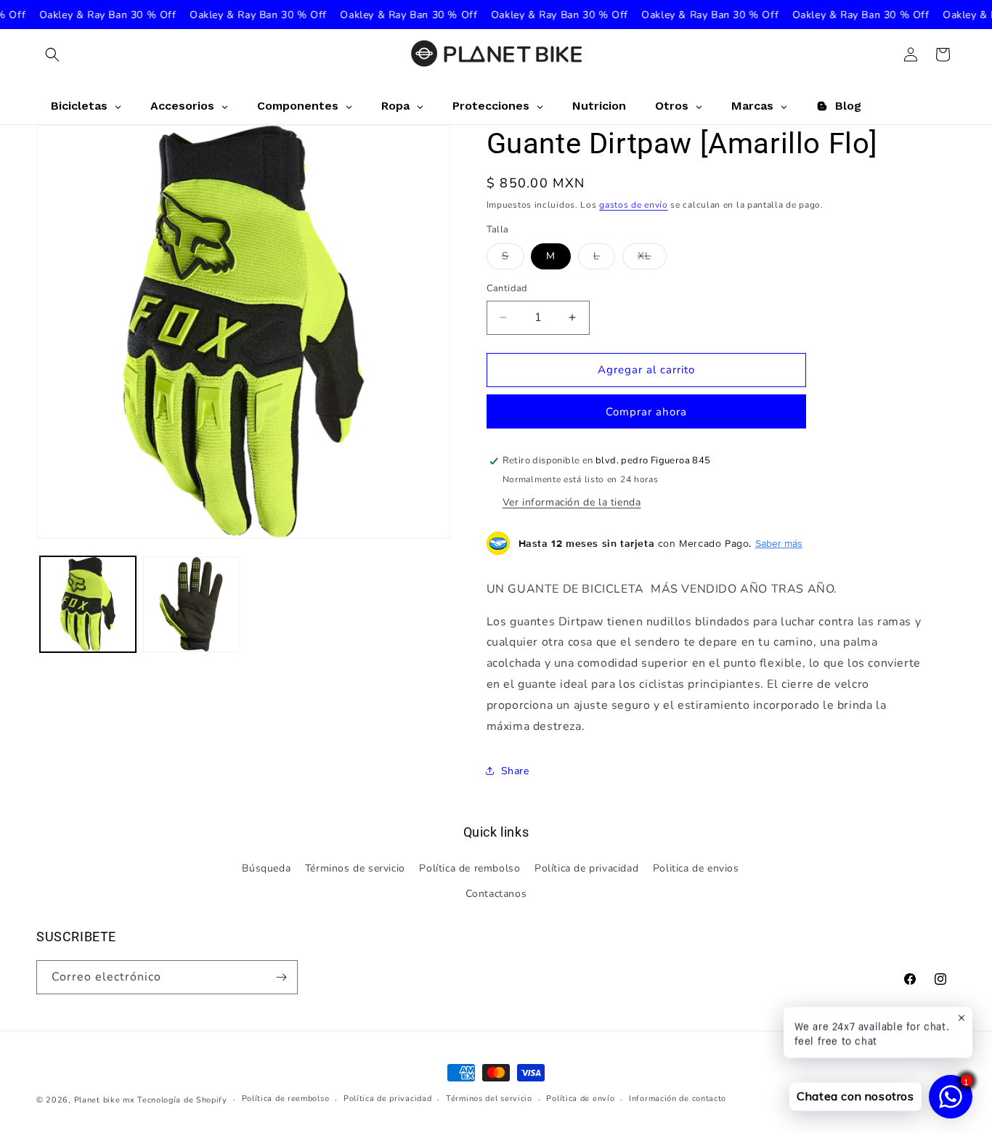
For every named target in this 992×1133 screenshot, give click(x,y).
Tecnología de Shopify (182, 1100)
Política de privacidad (586, 868)
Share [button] (515, 771)
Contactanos (496, 894)
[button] (52, 54)
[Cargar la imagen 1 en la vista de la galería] (88, 604)
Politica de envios (696, 868)
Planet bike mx (104, 1100)
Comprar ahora (646, 412)
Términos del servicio (489, 1098)
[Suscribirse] (281, 977)
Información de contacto (677, 1098)
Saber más (778, 543)
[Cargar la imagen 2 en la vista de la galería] (191, 604)
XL (652, 258)
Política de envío (580, 1098)
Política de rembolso (469, 868)
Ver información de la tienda (572, 502)
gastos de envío (633, 205)
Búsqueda (266, 868)
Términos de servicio (355, 868)
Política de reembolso (286, 1098)
